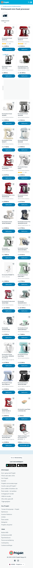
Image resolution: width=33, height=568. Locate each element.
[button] (13, 27)
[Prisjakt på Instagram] (18, 560)
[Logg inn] (31, 2)
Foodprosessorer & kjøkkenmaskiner (12, 6)
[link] (8, 38)
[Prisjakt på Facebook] (15, 560)
